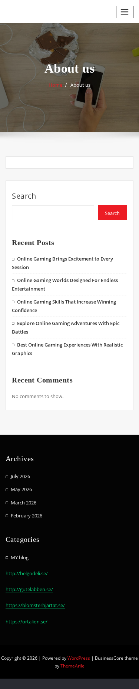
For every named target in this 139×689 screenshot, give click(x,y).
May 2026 (21, 489)
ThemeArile (72, 666)
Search (24, 196)
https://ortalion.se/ (26, 621)
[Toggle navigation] (125, 12)
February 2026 (26, 515)
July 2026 (20, 476)
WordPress (78, 658)
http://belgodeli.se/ (27, 573)
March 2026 (23, 502)
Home (55, 85)
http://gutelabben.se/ (29, 589)
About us (80, 85)
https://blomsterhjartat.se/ (35, 605)
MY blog (20, 557)
